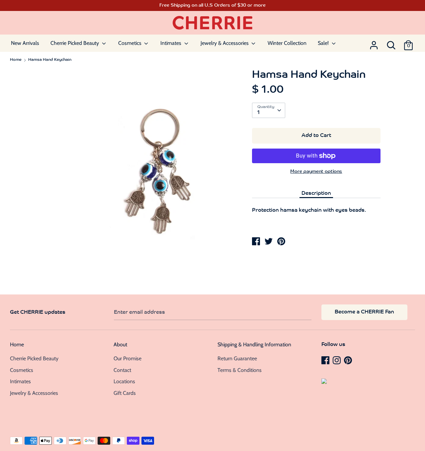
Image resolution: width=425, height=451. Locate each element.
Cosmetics (130, 43)
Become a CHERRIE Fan (364, 312)
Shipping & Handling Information (254, 344)
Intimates (171, 43)
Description (316, 193)
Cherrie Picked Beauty (75, 43)
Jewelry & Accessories (225, 43)
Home (17, 344)
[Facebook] (326, 360)
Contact (122, 370)
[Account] (374, 43)
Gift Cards (125, 393)
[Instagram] (337, 360)
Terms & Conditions (239, 370)
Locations (124, 381)
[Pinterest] (348, 360)
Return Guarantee (237, 358)
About (120, 344)
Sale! (324, 43)
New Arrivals (25, 43)
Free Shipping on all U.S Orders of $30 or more (212, 5)
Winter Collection (287, 43)
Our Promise (127, 358)
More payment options (316, 171)
